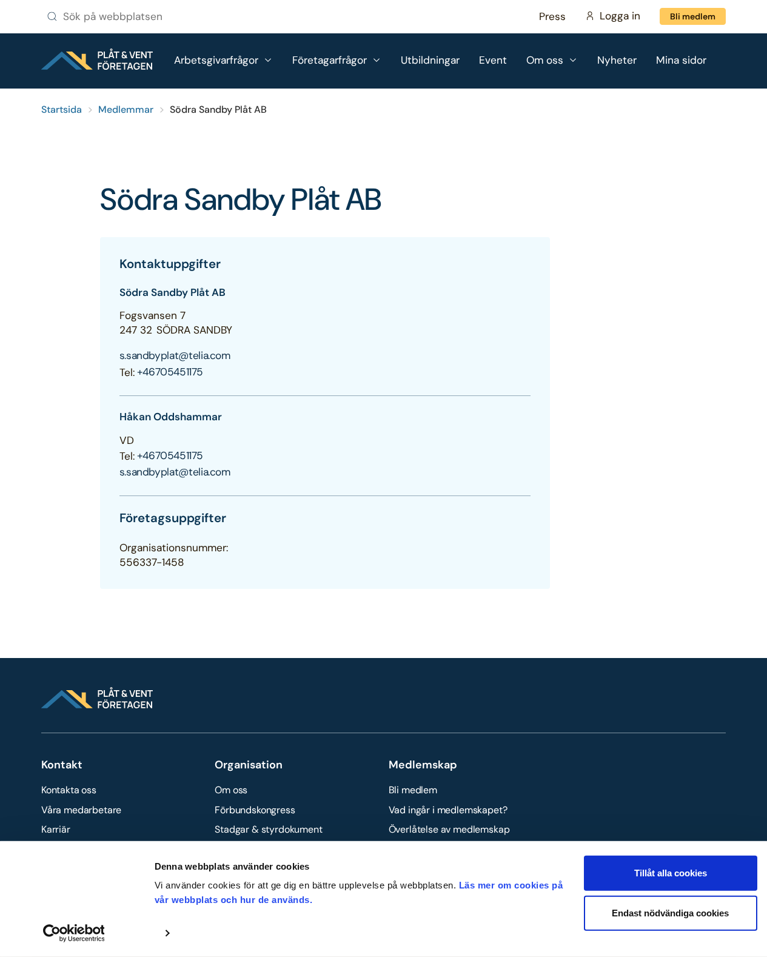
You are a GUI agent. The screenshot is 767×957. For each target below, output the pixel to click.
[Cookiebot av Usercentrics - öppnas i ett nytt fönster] (74, 933)
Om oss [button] (544, 60)
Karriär (55, 829)
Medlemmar (125, 109)
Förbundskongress (255, 810)
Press (552, 16)
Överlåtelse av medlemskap (449, 829)
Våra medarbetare (81, 810)
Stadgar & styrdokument (268, 829)
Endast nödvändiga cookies (670, 912)
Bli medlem (692, 16)
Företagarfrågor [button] (329, 60)
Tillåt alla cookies (670, 873)
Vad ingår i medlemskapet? (448, 810)
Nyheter (617, 60)
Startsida (61, 109)
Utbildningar (430, 60)
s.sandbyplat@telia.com (174, 355)
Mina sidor (681, 60)
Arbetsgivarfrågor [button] (216, 60)
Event (493, 60)
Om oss (231, 790)
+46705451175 (170, 371)
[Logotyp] (97, 59)
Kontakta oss (68, 790)
